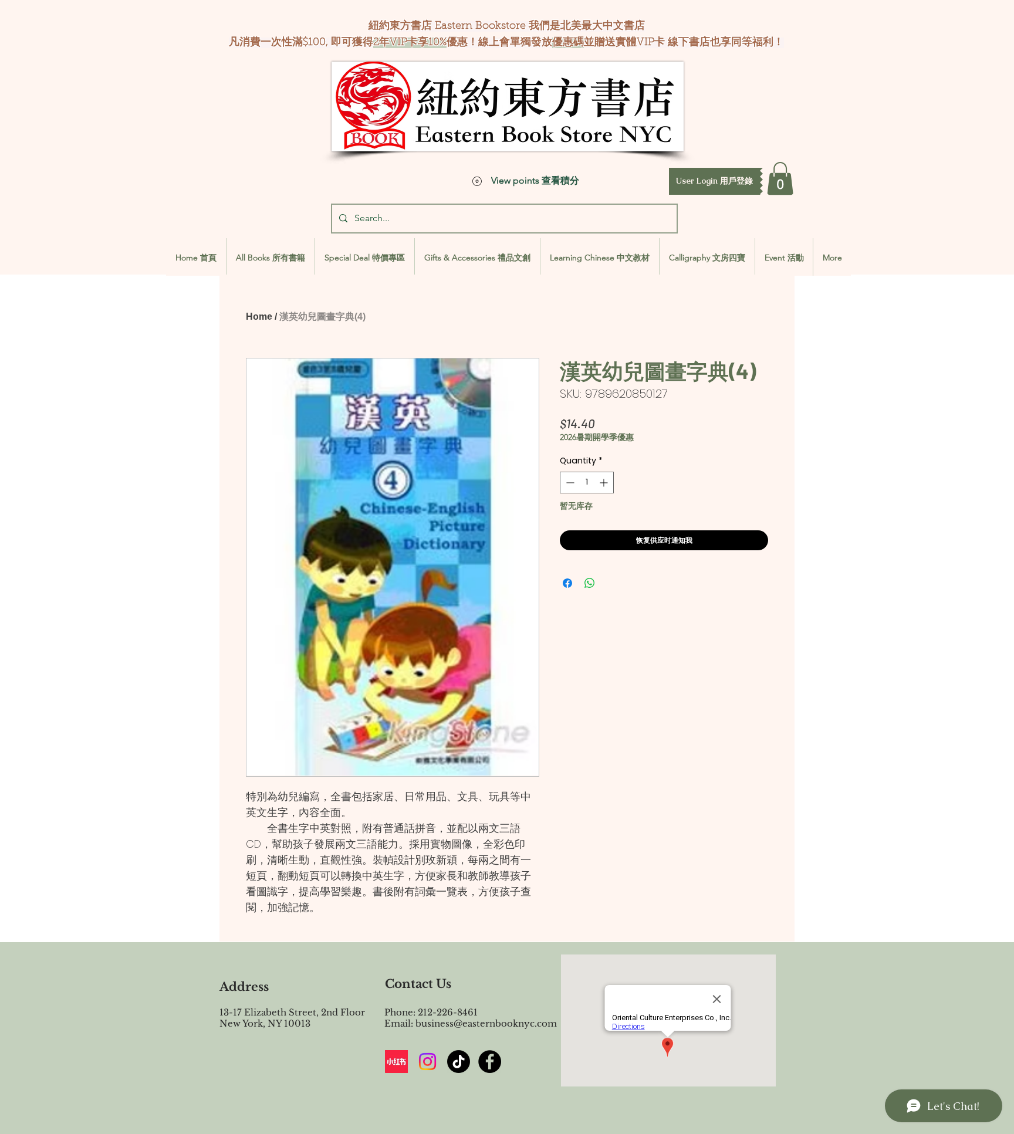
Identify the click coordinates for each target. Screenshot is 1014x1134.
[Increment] (604, 482)
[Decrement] (569, 482)
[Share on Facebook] (567, 583)
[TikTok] (458, 1061)
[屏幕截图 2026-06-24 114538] (396, 1061)
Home (259, 316)
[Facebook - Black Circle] (489, 1061)
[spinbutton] (586, 482)
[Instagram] (427, 1061)
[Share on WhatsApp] (590, 583)
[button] (714, 181)
